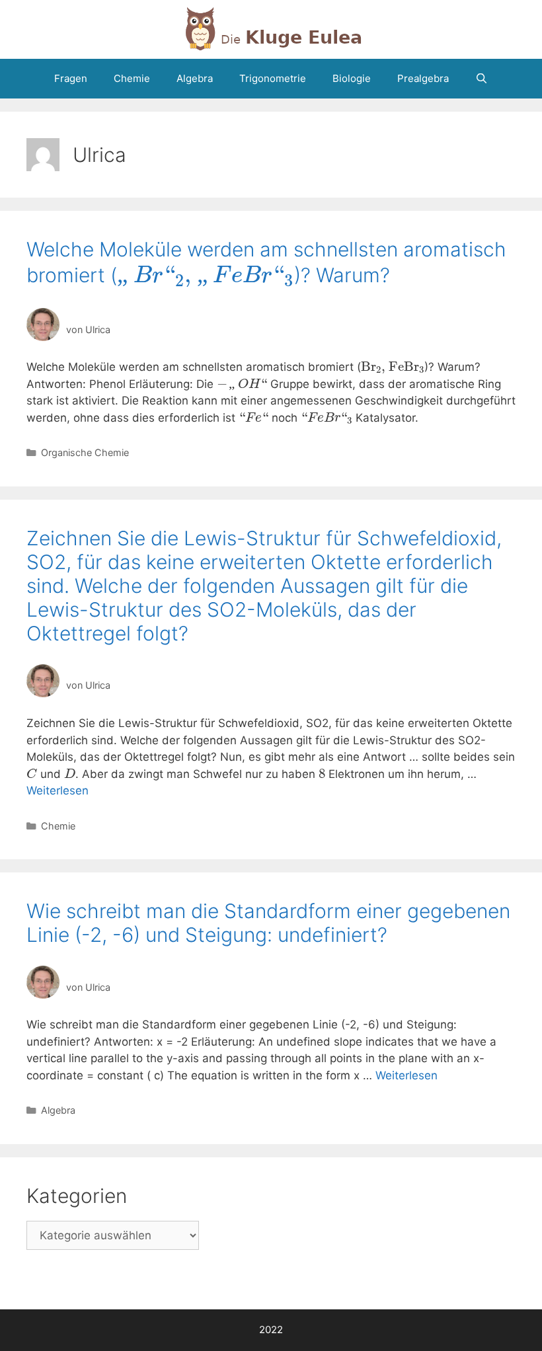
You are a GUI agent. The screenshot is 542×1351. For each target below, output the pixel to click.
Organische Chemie (85, 452)
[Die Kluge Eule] (271, 28)
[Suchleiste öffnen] (481, 78)
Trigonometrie (272, 78)
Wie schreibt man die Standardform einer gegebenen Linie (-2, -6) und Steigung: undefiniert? (268, 922)
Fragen (70, 78)
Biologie (351, 78)
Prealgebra (423, 78)
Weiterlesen (57, 790)
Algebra (194, 78)
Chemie (132, 78)
